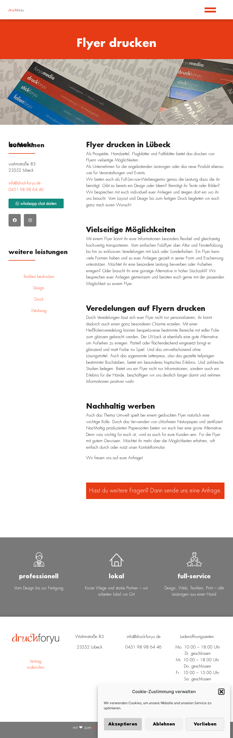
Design (38, 288)
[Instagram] (30, 220)
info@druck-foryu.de (25, 183)
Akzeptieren (122, 724)
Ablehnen (164, 724)
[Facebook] (15, 220)
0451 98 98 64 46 (26, 190)
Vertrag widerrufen (35, 664)
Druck (38, 299)
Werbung (39, 311)
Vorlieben (205, 724)
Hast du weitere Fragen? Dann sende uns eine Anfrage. (155, 491)
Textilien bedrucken (38, 276)
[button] (221, 692)
